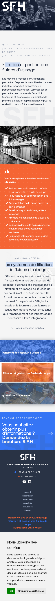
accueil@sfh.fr (28, 476)
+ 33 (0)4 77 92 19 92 (29, 472)
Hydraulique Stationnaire (27, 527)
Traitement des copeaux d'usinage (27, 517)
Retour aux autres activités (29, 327)
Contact (27, 510)
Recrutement (27, 506)
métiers (18, 44)
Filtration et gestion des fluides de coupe (27, 522)
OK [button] (11, 591)
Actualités (27, 503)
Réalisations (28, 499)
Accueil (27, 492)
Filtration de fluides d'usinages (27, 55)
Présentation (27, 495)
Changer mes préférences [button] (31, 591)
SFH (8, 44)
